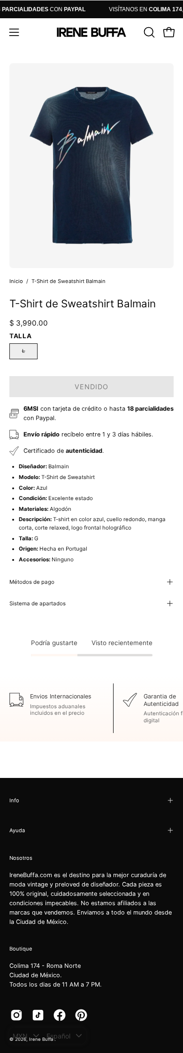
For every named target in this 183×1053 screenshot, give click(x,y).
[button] (148, 32)
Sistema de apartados (37, 603)
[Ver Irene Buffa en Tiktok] (38, 1015)
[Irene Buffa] (91, 32)
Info (14, 800)
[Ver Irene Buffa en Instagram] (16, 1015)
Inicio (16, 281)
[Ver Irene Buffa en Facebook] (60, 1015)
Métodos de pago (31, 582)
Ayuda (17, 830)
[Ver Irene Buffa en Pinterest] (81, 1015)
